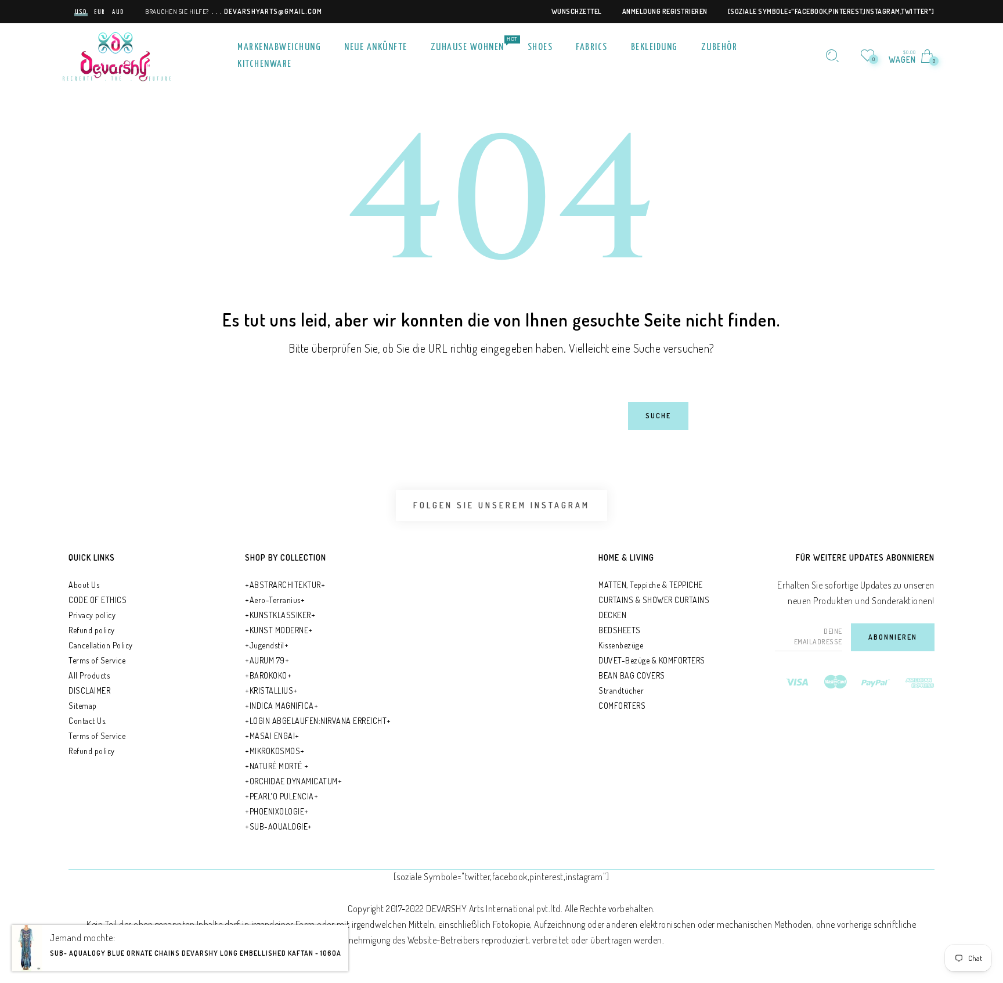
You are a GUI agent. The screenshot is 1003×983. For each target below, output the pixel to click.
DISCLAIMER (89, 690)
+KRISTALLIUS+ (271, 690)
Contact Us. (87, 721)
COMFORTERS (621, 706)
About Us (83, 585)
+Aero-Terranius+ (275, 600)
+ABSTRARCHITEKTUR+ (285, 585)
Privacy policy (92, 615)
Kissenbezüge (620, 645)
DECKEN (612, 615)
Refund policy (91, 630)
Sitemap (82, 706)
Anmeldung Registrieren (665, 11)
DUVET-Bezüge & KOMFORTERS (651, 660)
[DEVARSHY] (117, 54)
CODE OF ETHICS (97, 600)
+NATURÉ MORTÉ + (277, 766)
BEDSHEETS (619, 630)
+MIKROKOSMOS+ (275, 751)
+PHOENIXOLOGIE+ (277, 811)
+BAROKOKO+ (268, 675)
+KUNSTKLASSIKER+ (280, 615)
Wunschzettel (576, 11)
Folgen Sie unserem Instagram (501, 505)
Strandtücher (621, 690)
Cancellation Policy (100, 645)
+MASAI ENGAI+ (272, 736)
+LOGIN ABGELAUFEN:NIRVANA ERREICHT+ (318, 721)
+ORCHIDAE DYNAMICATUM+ (293, 781)
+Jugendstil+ (266, 645)
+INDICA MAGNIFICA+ (281, 706)
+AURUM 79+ (267, 660)
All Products (89, 675)
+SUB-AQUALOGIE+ (278, 826)
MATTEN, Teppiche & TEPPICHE (650, 585)
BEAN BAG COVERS (631, 675)
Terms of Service (96, 660)
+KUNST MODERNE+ (279, 630)
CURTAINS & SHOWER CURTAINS (653, 600)
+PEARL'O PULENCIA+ (281, 796)
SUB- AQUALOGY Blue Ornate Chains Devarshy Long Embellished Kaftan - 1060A (195, 961)
